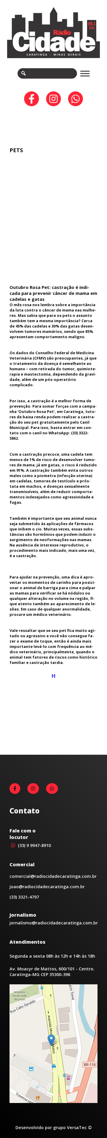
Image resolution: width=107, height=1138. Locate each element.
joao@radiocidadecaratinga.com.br (47, 886)
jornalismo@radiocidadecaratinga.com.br (54, 923)
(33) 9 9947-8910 (34, 845)
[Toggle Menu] (85, 73)
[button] (51, 1040)
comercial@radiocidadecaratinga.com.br (53, 876)
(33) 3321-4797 (24, 897)
